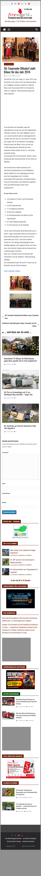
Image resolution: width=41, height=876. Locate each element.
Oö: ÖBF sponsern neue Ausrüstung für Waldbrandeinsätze (22, 561)
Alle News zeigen (10, 21)
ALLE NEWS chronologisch (29, 838)
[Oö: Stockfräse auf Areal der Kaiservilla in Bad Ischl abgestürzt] (20, 405)
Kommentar (5, 452)
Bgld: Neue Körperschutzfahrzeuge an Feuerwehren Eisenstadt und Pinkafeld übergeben (26, 715)
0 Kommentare (17, 76)
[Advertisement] (16, 649)
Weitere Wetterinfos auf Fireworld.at (20, 538)
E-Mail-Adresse (6, 493)
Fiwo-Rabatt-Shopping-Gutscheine (13, 838)
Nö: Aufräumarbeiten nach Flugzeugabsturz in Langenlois (24, 571)
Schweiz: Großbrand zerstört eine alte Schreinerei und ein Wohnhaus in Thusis (18, 631)
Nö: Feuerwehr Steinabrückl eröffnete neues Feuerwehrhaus (22, 317)
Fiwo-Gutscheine (31, 21)
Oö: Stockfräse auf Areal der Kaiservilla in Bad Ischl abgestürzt (20, 427)
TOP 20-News (20, 21)
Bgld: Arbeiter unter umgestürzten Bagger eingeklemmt (23, 552)
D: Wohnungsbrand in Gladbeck (21, 620)
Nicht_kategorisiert (9, 64)
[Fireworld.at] (4, 29)
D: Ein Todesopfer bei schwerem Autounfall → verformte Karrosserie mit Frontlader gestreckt (26, 806)
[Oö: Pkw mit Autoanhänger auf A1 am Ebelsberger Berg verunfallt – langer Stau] (20, 371)
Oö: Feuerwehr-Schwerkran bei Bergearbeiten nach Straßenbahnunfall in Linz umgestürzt (26, 792)
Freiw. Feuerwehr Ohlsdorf (12, 271)
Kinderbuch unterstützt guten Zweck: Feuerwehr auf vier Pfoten (19, 325)
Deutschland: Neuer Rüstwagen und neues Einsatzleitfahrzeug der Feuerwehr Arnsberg (26, 701)
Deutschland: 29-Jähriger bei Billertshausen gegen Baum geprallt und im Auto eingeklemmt (20, 359)
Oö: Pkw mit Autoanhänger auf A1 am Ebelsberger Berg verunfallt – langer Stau (18, 393)
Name (3, 483)
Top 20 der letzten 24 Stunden (14, 841)
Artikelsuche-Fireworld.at (28, 841)
